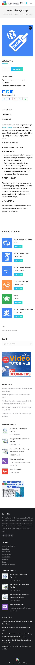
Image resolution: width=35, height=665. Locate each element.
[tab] (17, 109)
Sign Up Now (17, 69)
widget (22, 79)
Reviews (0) (6, 119)
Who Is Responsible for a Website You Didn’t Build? (16, 396)
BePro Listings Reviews (22, 267)
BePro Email (6, 551)
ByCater (17, 295)
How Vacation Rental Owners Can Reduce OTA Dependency (17, 390)
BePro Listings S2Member (23, 309)
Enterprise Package (21, 281)
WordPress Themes (8, 565)
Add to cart (18, 246)
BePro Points (6, 557)
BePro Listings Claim (21, 253)
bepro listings (9, 79)
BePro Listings (7, 128)
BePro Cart (5, 549)
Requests (5, 559)
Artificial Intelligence (8, 546)
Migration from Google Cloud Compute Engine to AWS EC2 (16, 408)
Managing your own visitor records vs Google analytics (16, 415)
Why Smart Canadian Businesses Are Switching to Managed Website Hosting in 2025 (17, 402)
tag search (16, 79)
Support (4, 562)
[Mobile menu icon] (31, 3)
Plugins (10, 76)
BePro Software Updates (23, 239)
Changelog (6, 114)
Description (7, 110)
